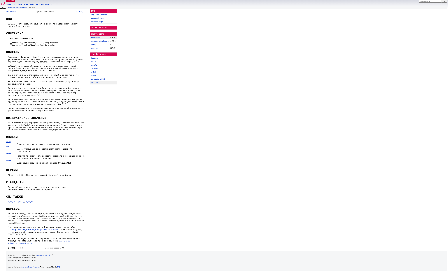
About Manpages (21, 4)
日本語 (93, 72)
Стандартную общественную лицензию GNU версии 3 (34, 230)
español (94, 65)
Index (9, 4)
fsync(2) (20, 202)
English (94, 61)
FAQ (32, 4)
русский (94, 82)
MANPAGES (10, 1)
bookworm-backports (99, 41)
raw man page (97, 22)
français (94, 68)
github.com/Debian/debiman (29, 267)
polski (93, 75)
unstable (94, 48)
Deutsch (94, 58)
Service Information (44, 4)
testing (93, 45)
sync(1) (11, 202)
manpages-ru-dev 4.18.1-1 (44, 255)
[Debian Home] (3, 4)
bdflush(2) (11, 11)
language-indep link (99, 14)
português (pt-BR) (98, 79)
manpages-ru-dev (21, 7)
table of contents (99, 27)
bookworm (11, 7)
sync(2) (29, 202)
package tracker (97, 18)
